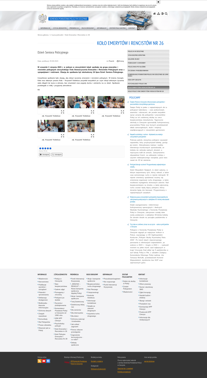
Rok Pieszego (92, 289)
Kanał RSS (39, 361)
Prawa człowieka (45, 325)
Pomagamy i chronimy (137, 63)
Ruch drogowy (92, 274)
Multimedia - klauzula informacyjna (43, 305)
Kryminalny (107, 274)
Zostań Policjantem (127, 275)
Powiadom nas (145, 304)
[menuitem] (45, 27)
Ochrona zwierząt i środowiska (77, 320)
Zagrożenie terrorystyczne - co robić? (77, 337)
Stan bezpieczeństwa (136, 55)
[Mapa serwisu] (158, 13)
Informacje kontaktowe (91, 302)
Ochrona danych (45, 311)
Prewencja (74, 274)
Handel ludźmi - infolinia (145, 296)
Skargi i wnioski (145, 301)
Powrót (111, 61)
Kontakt (141, 274)
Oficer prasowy (145, 284)
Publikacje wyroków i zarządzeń (42, 287)
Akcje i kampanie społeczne (77, 297)
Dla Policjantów (44, 322)
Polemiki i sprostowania (44, 293)
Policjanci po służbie (137, 67)
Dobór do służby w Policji (129, 282)
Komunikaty (43, 319)
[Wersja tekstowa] (162, 13)
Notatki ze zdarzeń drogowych (91, 308)
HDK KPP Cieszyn (134, 80)
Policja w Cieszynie (136, 51)
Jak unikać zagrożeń (75, 325)
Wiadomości (43, 279)
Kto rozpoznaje (109, 282)
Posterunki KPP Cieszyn (145, 313)
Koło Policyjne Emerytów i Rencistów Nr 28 (146, 91)
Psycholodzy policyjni (137, 84)
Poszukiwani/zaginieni (112, 279)
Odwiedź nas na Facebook (48, 361)
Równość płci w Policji (44, 329)
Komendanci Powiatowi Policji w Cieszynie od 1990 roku (148, 75)
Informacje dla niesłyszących (144, 318)
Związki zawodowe (43, 315)
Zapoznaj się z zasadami (125, 368)
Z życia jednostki (56, 35)
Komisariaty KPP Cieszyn (145, 308)
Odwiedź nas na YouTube (44, 361)
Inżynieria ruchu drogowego (93, 315)
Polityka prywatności (124, 372)
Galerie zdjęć (133, 59)
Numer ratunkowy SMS (146, 288)
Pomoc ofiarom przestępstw (77, 331)
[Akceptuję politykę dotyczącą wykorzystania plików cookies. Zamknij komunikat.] (158, 2)
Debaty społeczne (75, 344)
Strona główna (43, 35)
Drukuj (121, 61)
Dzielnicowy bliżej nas (77, 306)
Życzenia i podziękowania (138, 70)
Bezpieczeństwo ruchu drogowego (94, 285)
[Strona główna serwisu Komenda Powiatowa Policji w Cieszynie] (154, 13)
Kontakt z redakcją (97, 361)
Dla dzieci (74, 316)
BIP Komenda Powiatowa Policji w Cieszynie (79, 362)
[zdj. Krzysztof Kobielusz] (51, 105)
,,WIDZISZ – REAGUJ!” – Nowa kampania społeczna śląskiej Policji (77, 288)
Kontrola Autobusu (91, 296)
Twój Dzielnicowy (77, 302)
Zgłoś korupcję (145, 292)
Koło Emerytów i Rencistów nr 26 (77, 35)
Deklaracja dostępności (43, 299)
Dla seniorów (76, 310)
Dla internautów (77, 313)
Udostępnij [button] (45, 154)
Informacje (42, 274)
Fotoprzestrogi (92, 292)
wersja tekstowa (149, 361)
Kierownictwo (44, 282)
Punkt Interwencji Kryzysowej (77, 280)
